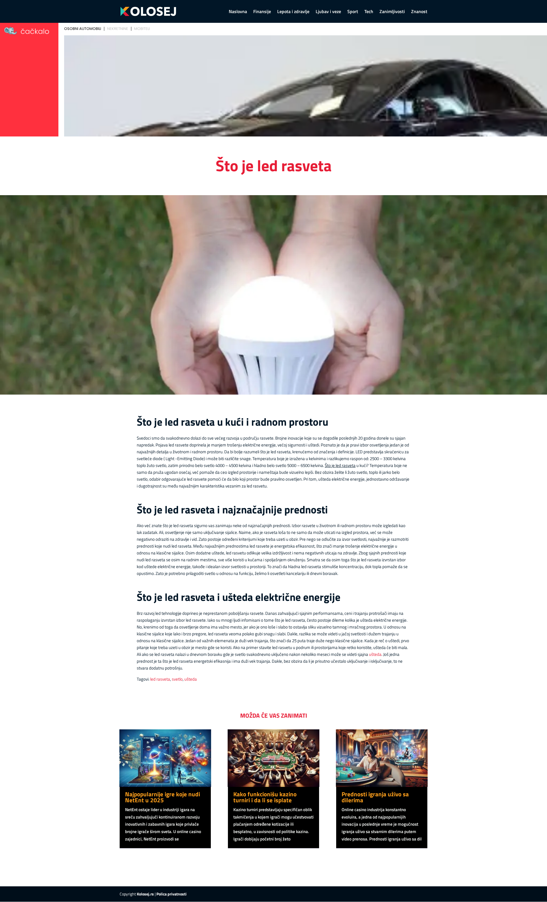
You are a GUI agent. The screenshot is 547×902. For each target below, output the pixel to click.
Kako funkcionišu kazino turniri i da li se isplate (265, 797)
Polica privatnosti (171, 894)
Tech (368, 12)
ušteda (375, 654)
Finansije (262, 12)
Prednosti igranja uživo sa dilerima (375, 797)
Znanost (419, 12)
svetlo (177, 679)
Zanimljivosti (392, 12)
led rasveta (160, 679)
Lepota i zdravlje (293, 12)
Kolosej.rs (145, 894)
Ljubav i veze (328, 12)
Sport (352, 12)
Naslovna (238, 12)
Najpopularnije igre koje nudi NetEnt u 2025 (162, 797)
